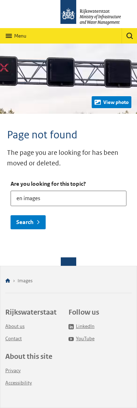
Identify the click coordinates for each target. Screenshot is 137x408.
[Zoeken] (129, 36)
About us (15, 326)
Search (24, 222)
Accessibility (18, 383)
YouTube (85, 338)
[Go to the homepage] (68, 14)
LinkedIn (85, 326)
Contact (13, 338)
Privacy (13, 370)
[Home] (7, 281)
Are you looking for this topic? (48, 183)
